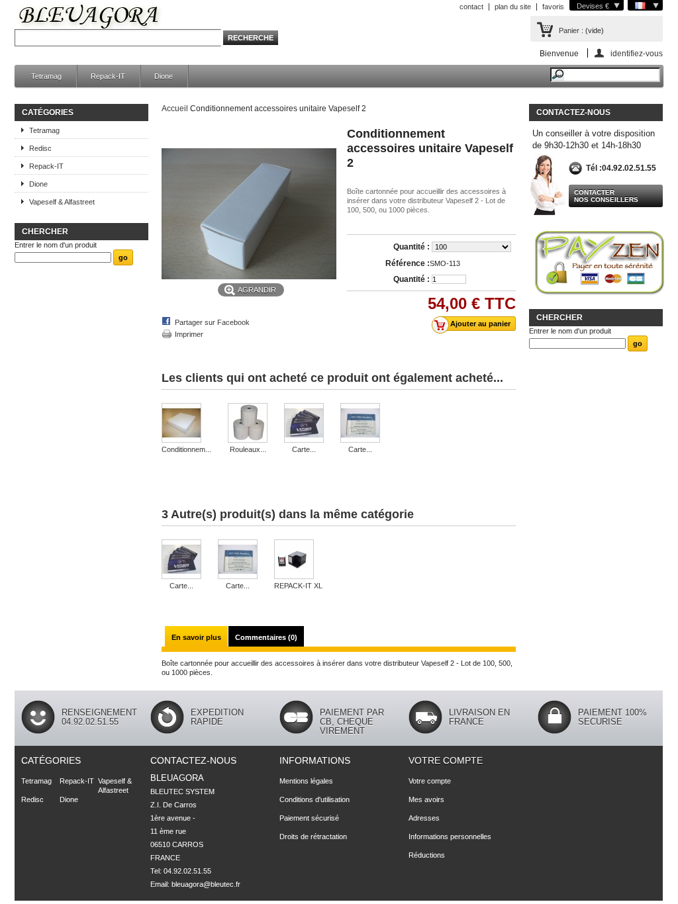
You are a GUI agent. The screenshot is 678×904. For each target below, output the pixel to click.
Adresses (424, 818)
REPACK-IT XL (298, 586)
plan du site (513, 7)
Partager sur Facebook (212, 322)
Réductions (427, 855)
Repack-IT (108, 76)
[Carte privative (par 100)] (304, 424)
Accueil (175, 108)
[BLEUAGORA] (89, 18)
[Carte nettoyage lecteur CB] (360, 424)
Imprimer (189, 334)
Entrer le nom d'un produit (56, 245)
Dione (163, 76)
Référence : (407, 263)
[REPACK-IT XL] (298, 560)
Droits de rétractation (313, 836)
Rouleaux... (248, 449)
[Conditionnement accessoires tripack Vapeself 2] (186, 424)
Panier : (571, 30)
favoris (553, 7)
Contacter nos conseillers (606, 196)
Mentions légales (306, 781)
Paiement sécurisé (309, 818)
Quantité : (411, 246)
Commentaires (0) (266, 637)
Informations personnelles (450, 836)
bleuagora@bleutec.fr (205, 884)
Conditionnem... (186, 449)
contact (471, 7)
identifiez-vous (636, 53)
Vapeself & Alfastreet (62, 202)
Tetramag (46, 76)
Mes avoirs (426, 799)
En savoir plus (196, 637)
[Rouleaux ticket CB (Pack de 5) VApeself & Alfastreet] (247, 424)
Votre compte (446, 760)
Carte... (304, 449)
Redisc (40, 148)
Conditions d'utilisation (314, 799)
